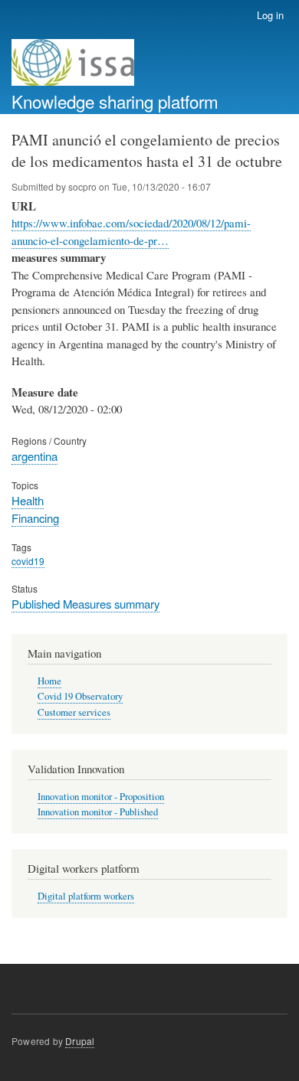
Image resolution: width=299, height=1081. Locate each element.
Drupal (79, 1040)
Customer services (74, 712)
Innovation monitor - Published (98, 811)
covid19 (28, 560)
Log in (270, 15)
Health (28, 500)
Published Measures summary (85, 604)
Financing (35, 518)
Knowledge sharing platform (115, 101)
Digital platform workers (86, 896)
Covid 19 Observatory (80, 696)
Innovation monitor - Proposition (101, 796)
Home (49, 680)
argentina (35, 456)
